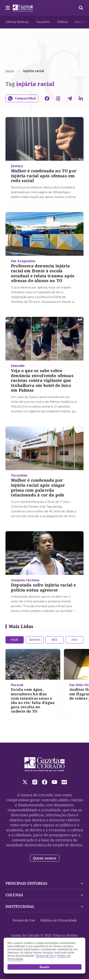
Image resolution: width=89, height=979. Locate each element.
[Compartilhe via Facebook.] (47, 98)
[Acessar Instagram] (35, 782)
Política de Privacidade (58, 920)
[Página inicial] (44, 764)
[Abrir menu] (7, 8)
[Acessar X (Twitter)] (25, 782)
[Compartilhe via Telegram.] (69, 98)
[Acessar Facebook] (45, 782)
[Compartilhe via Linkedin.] (81, 98)
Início (9, 71)
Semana (34, 639)
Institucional (19, 906)
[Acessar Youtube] (54, 782)
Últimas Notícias (17, 22)
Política (62, 22)
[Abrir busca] (81, 7)
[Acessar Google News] (64, 782)
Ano (74, 639)
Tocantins (43, 22)
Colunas (14, 894)
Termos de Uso (23, 920)
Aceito (44, 967)
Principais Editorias (26, 883)
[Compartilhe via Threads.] (58, 98)
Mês (55, 639)
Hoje (14, 639)
